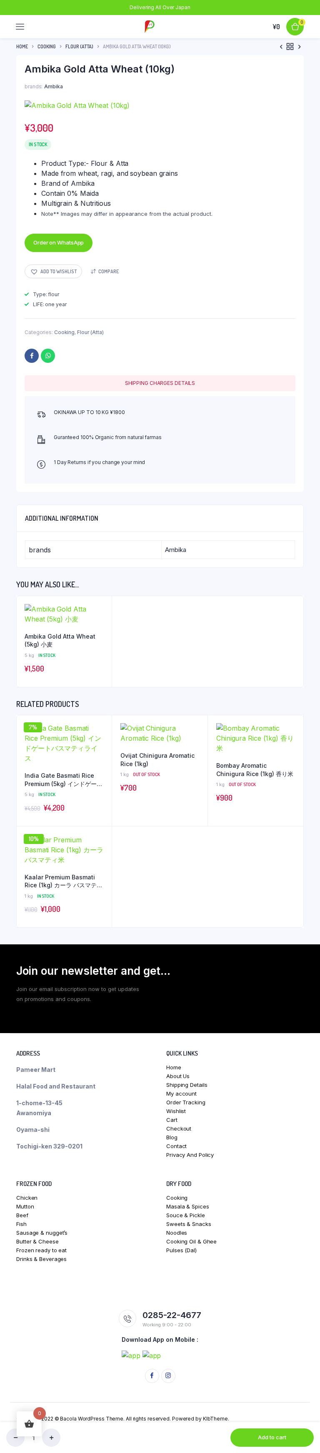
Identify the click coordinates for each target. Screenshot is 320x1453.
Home (22, 46)
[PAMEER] (150, 27)
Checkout (178, 1128)
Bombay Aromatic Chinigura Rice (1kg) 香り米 (254, 769)
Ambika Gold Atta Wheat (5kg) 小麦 (60, 640)
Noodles (176, 1232)
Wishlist (176, 1111)
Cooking (47, 46)
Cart (172, 1119)
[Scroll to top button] (306, 1419)
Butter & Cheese (37, 1241)
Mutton (25, 1206)
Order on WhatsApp (58, 242)
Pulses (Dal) (181, 1250)
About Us (178, 1076)
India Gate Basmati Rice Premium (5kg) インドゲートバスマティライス (63, 780)
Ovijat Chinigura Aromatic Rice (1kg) (157, 759)
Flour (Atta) (79, 46)
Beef (22, 1215)
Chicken (27, 1197)
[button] (53, 271)
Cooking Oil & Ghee (191, 1241)
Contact (176, 1146)
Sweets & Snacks (188, 1224)
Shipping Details (186, 1084)
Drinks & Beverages (41, 1259)
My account (181, 1093)
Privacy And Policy (190, 1154)
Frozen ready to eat (41, 1250)
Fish (21, 1224)
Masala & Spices (187, 1206)
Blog (172, 1137)
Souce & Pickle (185, 1215)
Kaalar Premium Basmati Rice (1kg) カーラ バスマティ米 (63, 881)
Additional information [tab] (61, 518)
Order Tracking (185, 1102)
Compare (108, 271)
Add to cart (272, 1437)
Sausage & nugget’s (42, 1232)
